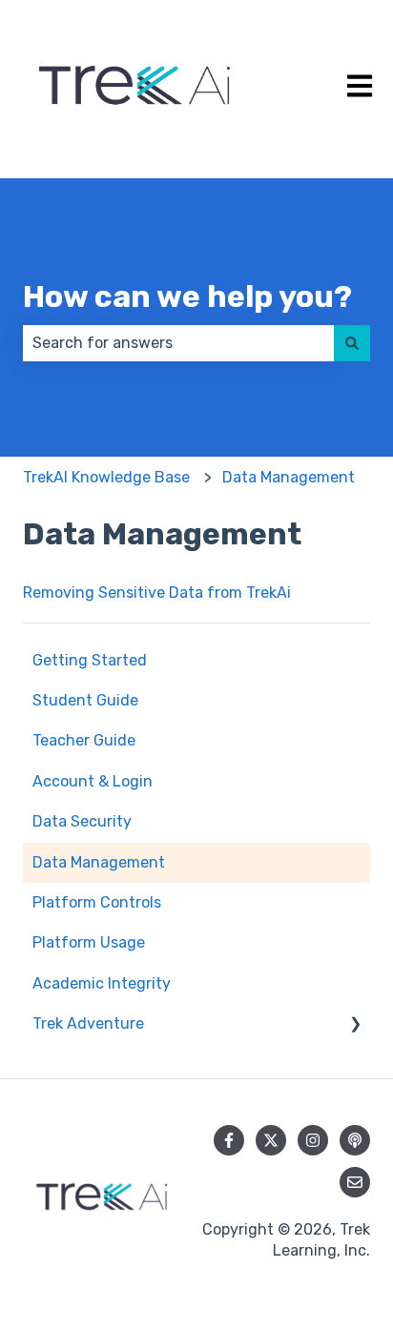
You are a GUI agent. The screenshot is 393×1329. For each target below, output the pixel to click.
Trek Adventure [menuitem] (88, 1023)
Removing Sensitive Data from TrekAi (157, 592)
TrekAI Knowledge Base (106, 477)
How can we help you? (187, 296)
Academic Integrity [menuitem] (101, 983)
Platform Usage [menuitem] (88, 942)
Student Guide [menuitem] (85, 700)
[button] (355, 1025)
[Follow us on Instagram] (313, 1140)
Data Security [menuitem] (82, 821)
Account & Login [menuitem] (92, 781)
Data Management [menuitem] (98, 862)
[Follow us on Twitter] (271, 1140)
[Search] (352, 343)
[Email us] (355, 1182)
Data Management (288, 477)
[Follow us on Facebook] (229, 1140)
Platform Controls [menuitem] (96, 902)
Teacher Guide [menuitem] (83, 740)
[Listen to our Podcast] (355, 1140)
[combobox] (178, 343)
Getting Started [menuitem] (89, 660)
